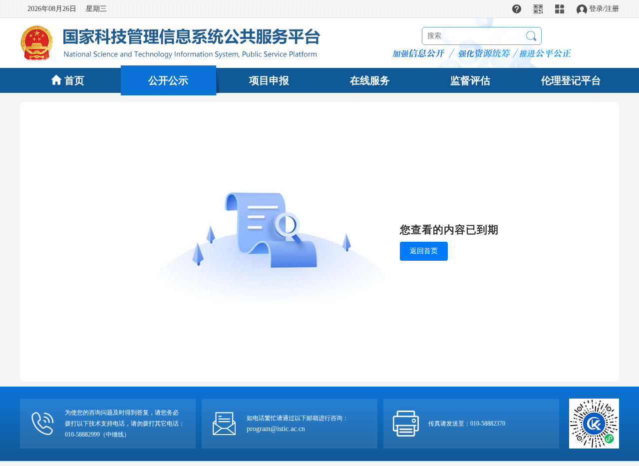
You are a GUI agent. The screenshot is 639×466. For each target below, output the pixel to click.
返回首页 (424, 251)
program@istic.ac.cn (276, 429)
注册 (612, 8)
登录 (596, 8)
